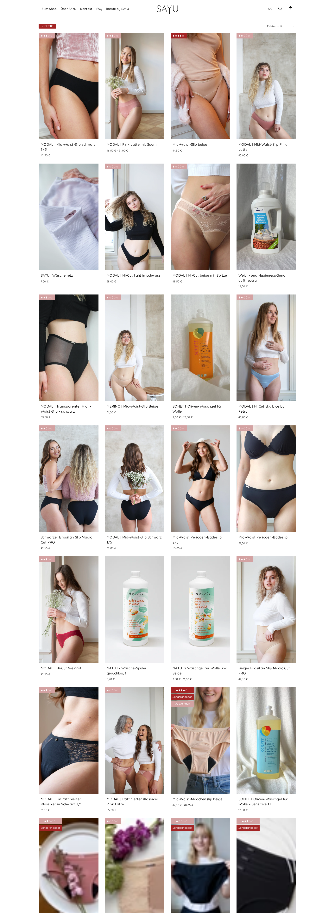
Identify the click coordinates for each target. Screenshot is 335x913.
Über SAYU (68, 9)
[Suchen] (280, 9)
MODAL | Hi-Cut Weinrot (61, 668)
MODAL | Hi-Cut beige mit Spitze (200, 275)
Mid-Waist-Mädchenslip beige (197, 799)
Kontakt (86, 9)
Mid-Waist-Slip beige (190, 144)
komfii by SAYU (117, 9)
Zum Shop (49, 9)
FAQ (99, 9)
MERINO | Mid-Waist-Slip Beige (132, 406)
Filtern (49, 25)
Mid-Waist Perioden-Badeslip (263, 537)
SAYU (167, 8)
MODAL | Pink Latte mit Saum (131, 144)
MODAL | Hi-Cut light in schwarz (133, 275)
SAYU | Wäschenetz (57, 275)
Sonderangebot (182, 697)
